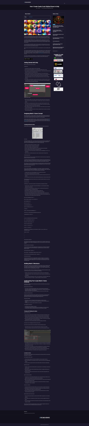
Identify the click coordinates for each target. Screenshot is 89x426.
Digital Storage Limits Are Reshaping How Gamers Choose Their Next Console (58, 47)
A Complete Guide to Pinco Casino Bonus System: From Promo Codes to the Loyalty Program (58, 26)
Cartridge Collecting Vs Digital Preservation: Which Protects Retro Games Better (57, 31)
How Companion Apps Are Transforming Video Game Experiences (58, 38)
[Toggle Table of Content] (31, 59)
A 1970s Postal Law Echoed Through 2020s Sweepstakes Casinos (57, 44)
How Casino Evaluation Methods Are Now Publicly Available (58, 34)
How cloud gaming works (56, 41)
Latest (54, 24)
